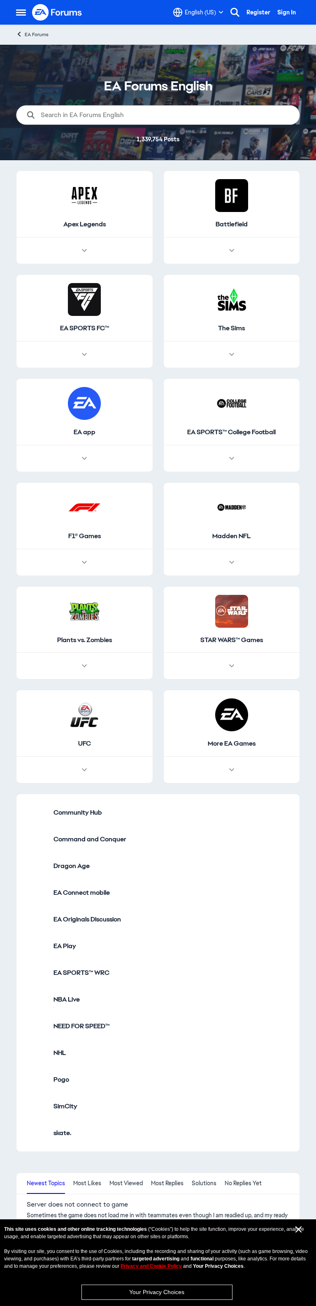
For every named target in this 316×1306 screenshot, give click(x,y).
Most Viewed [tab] (126, 1183)
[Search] (235, 12)
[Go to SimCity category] (37, 1106)
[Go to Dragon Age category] (37, 866)
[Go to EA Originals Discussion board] (37, 919)
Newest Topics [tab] (46, 1183)
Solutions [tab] (204, 1183)
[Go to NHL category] (37, 1053)
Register (258, 12)
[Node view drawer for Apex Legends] (84, 251)
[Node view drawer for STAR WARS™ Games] (232, 666)
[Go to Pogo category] (37, 1079)
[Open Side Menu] (21, 12)
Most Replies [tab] (167, 1183)
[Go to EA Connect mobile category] (37, 892)
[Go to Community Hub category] (37, 812)
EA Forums (37, 34)
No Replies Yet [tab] (243, 1183)
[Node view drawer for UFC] (84, 770)
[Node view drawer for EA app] (84, 458)
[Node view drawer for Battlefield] (232, 251)
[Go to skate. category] (37, 1133)
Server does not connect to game (77, 1204)
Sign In (286, 12)
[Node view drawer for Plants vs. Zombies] (84, 666)
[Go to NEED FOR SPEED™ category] (37, 1026)
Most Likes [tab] (87, 1183)
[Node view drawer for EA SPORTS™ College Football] (232, 458)
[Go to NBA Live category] (37, 999)
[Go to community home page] (57, 12)
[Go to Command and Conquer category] (37, 839)
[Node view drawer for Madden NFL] (232, 562)
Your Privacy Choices (156, 1292)
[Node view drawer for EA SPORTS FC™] (84, 354)
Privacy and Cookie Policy (151, 1266)
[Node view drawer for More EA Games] (232, 770)
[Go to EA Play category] (37, 946)
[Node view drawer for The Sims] (232, 354)
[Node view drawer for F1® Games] (84, 562)
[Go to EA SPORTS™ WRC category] (37, 973)
